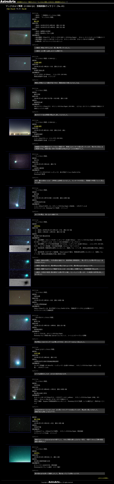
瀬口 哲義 (37, 419)
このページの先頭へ (103, 478)
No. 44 (24, 9)
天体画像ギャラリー (22, 2)
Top (8, 9)
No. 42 (13, 9)
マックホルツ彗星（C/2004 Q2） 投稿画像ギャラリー (51, 2)
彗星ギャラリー (32, 2)
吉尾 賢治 (37, 226)
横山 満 (36, 21)
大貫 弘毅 (37, 353)
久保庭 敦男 (38, 62)
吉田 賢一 (37, 453)
